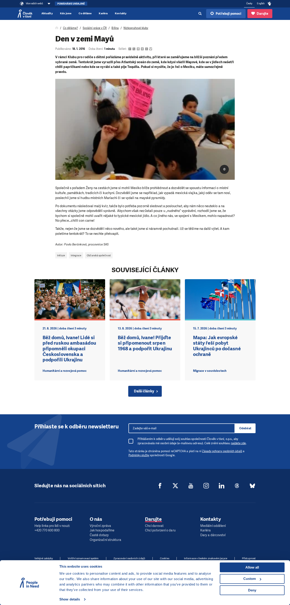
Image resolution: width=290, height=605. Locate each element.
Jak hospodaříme (102, 530)
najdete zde (238, 443)
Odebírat (245, 428)
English (261, 3)
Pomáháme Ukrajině (71, 3)
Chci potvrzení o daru (160, 530)
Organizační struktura (105, 540)
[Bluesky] (252, 485)
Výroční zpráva (100, 526)
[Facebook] (160, 485)
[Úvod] (56, 28)
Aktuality (47, 13)
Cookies (164, 558)
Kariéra (103, 13)
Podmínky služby (138, 455)
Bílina (114, 28)
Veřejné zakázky (43, 558)
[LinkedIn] (221, 485)
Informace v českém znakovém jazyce (205, 558)
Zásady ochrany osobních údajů (222, 451)
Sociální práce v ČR (95, 28)
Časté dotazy (99, 535)
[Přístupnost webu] (269, 3)
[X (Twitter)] (175, 485)
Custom (249, 579)
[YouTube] (190, 485)
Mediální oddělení (213, 526)
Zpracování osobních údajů (129, 558)
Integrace (76, 255)
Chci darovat (154, 526)
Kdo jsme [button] (66, 13)
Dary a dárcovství (212, 535)
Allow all (252, 567)
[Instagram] (206, 485)
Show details (69, 599)
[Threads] (237, 485)
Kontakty (121, 13)
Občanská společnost (99, 255)
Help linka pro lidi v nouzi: (52, 526)
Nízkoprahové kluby (135, 28)
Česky (249, 3)
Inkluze (61, 255)
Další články (144, 391)
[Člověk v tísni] (25, 13)
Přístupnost (249, 558)
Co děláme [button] (85, 13)
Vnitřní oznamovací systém (83, 558)
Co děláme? (70, 28)
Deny (252, 590)
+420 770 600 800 (47, 530)
